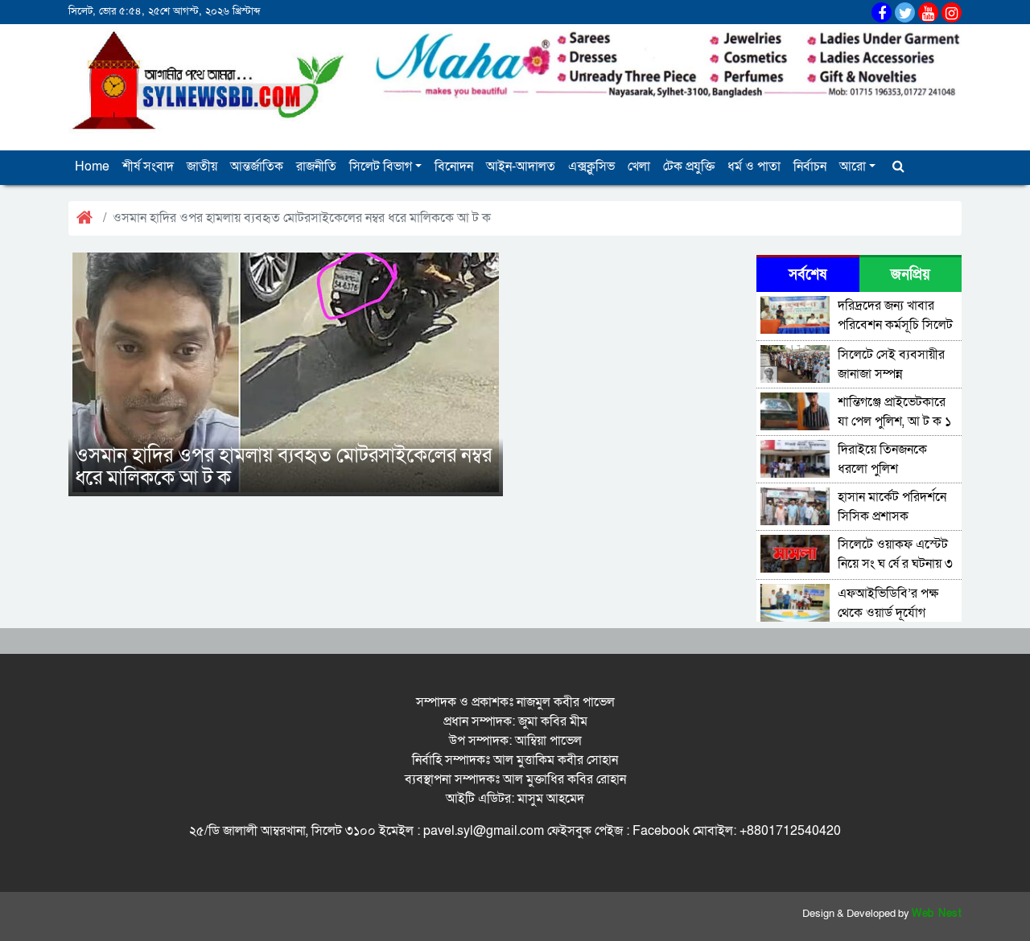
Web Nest (937, 913)
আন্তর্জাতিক (256, 166)
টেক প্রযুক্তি (689, 166)
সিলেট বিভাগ (380, 166)
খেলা (639, 166)
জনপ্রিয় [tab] (910, 274)
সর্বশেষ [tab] (807, 274)
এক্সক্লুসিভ (591, 166)
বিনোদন (454, 166)
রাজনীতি (316, 166)
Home (92, 166)
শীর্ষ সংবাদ (148, 166)
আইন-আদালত (520, 166)
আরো (852, 166)
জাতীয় (202, 166)
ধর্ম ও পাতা (754, 166)
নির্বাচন (809, 166)
